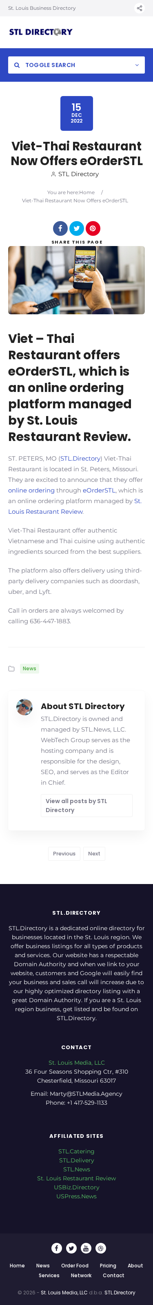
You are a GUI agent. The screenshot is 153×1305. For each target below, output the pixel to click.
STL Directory (78, 174)
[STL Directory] (40, 32)
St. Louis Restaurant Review (76, 1178)
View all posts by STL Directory (76, 805)
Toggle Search (49, 65)
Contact (113, 1275)
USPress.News (76, 1196)
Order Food (75, 1265)
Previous (64, 853)
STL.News (76, 1169)
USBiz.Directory (77, 1187)
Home (87, 192)
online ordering (31, 490)
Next (94, 853)
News (29, 668)
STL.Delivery (76, 1160)
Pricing (108, 1265)
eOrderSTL (99, 490)
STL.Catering (76, 1151)
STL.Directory (80, 458)
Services (49, 1275)
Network (81, 1275)
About (135, 1265)
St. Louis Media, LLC (77, 1062)
